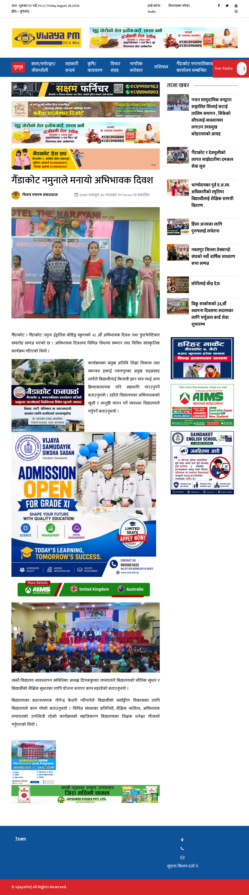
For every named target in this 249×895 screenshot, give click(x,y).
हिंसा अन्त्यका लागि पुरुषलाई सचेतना (206, 228)
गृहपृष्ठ (19, 67)
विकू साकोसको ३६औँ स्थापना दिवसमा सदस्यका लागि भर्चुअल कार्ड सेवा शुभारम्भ (212, 314)
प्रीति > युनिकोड (20, 11)
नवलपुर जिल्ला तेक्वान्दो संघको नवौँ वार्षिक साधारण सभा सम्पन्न (213, 257)
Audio (152, 11)
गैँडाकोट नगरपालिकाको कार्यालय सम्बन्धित (196, 67)
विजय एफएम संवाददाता (40, 195)
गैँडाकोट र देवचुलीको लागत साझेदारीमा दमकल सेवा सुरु (212, 159)
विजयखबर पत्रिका (179, 5)
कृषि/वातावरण (95, 67)
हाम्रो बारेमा (154, 5)
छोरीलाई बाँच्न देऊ (205, 283)
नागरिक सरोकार (136, 67)
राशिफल (161, 67)
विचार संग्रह (115, 67)
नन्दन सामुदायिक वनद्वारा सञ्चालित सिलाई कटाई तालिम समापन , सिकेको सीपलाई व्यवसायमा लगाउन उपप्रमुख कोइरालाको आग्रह (211, 117)
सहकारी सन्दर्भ (71, 67)
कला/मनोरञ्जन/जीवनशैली (43, 67)
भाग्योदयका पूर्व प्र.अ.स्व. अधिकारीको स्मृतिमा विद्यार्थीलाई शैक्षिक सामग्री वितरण (212, 195)
